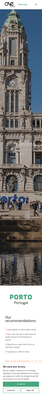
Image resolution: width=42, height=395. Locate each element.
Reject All (30, 390)
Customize (11, 390)
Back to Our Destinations (17, 361)
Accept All (21, 384)
